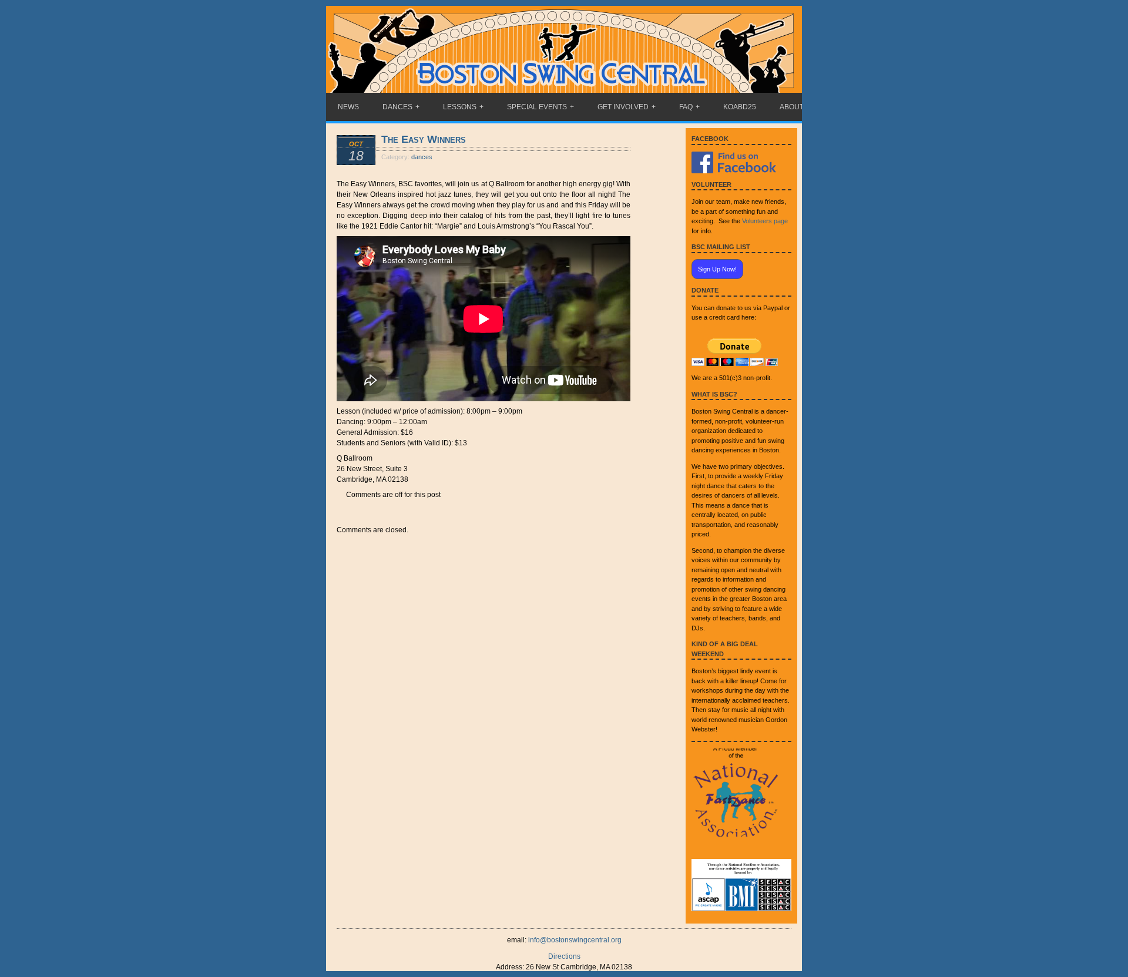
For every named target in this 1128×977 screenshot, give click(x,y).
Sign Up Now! (717, 269)
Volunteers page (765, 220)
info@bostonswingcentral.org (575, 940)
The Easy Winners (423, 139)
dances (421, 156)
